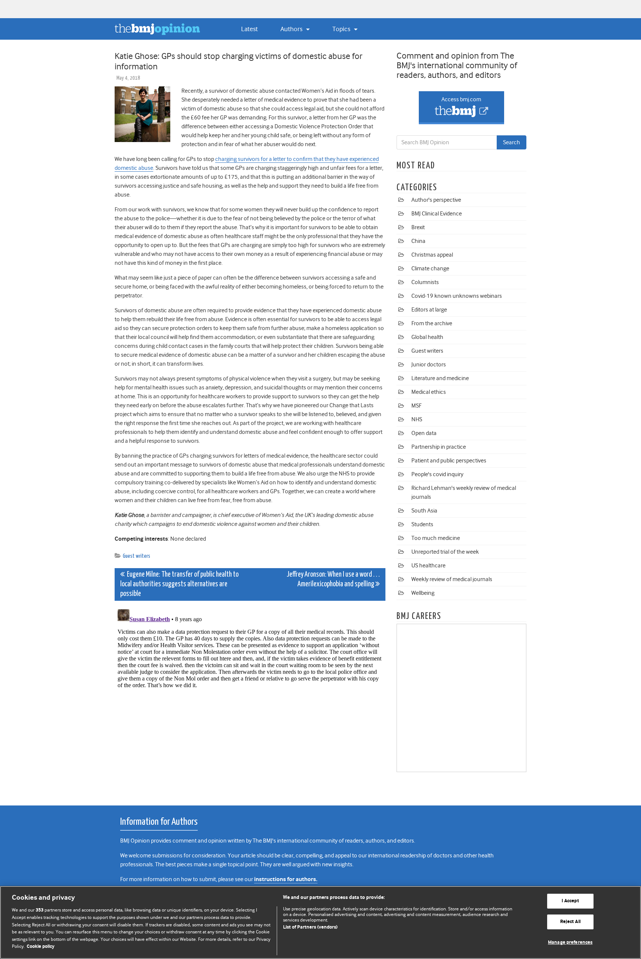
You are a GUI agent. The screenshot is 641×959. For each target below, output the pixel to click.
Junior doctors (428, 364)
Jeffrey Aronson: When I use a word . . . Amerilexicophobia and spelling (333, 579)
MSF (416, 405)
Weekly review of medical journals (451, 579)
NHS (416, 419)
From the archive (431, 323)
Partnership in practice (438, 447)
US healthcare (428, 565)
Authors (292, 29)
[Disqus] (250, 699)
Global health (427, 337)
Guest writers (136, 556)
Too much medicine (435, 538)
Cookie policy (41, 946)
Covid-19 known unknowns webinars (456, 296)
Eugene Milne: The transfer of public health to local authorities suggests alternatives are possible (179, 584)
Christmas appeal (432, 254)
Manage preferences (570, 942)
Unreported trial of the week (445, 551)
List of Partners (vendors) (310, 927)
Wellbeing (422, 593)
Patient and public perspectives (448, 460)
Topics (342, 29)
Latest (249, 29)
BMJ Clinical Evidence (436, 213)
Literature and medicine (440, 378)
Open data (424, 433)
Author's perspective (436, 200)
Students (422, 524)
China (418, 241)
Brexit (418, 227)
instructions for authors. (286, 879)
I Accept (570, 901)
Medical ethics (428, 392)
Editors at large (429, 309)
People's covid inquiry (437, 474)
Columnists (425, 282)
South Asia (424, 510)
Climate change (430, 268)
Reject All (570, 922)
